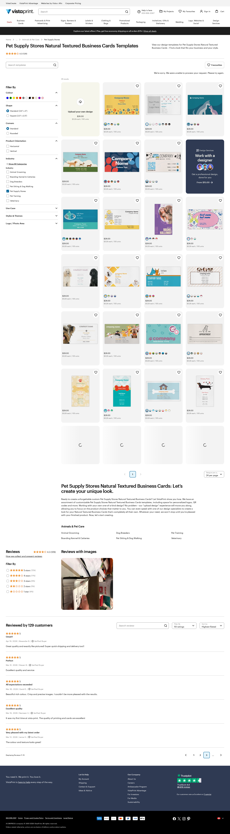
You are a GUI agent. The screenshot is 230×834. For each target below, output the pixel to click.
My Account (84, 779)
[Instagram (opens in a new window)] (184, 819)
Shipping (83, 783)
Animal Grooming (70, 533)
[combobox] (82, 11)
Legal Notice (68, 818)
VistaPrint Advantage (28, 3)
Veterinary (176, 538)
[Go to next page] (221, 755)
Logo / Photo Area (15, 223)
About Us (132, 779)
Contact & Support (87, 786)
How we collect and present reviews (24, 556)
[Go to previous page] (186, 755)
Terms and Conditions (53, 818)
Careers (131, 783)
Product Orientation (16, 141)
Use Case (10, 208)
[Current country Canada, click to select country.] (220, 818)
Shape (9, 105)
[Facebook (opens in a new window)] (174, 819)
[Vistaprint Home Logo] (20, 11)
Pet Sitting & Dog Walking (129, 538)
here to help (24, 782)
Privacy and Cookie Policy (34, 818)
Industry (10, 158)
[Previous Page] (125, 474)
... (16, 40)
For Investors (133, 794)
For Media (132, 798)
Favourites (216, 65)
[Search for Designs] (55, 65)
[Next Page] (140, 474)
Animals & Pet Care (30, 39)
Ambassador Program (137, 786)
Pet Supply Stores (52, 39)
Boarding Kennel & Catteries (75, 538)
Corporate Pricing (73, 3)
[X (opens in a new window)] (179, 819)
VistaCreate (11, 3)
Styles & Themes (14, 215)
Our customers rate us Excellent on (194, 794)
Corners (10, 123)
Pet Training (177, 533)
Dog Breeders (123, 533)
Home (8, 39)
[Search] (126, 11)
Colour (9, 92)
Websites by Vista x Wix (51, 3)
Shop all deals (150, 31)
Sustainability (134, 802)
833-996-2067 (11, 818)
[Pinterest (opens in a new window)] (188, 819)
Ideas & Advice (85, 790)
